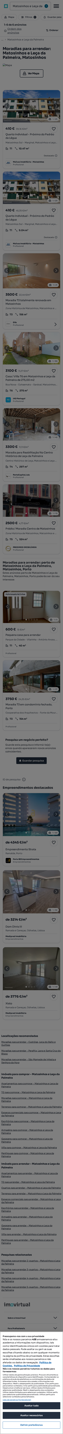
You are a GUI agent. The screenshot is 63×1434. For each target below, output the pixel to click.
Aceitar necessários (31, 1415)
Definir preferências (31, 1425)
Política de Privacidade (27, 1365)
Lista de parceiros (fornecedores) (17, 1400)
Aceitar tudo (31, 1405)
